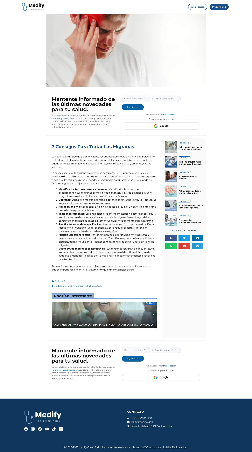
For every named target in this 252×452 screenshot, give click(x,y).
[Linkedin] (61, 429)
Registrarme (132, 107)
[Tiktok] (54, 429)
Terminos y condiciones (147, 447)
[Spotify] (40, 429)
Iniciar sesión (169, 114)
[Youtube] (47, 429)
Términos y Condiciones (63, 118)
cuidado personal (63, 286)
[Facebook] (26, 429)
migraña (77, 286)
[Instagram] (33, 429)
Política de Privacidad (175, 447)
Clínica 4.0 (59, 281)
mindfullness (88, 286)
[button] (171, 238)
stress (99, 286)
